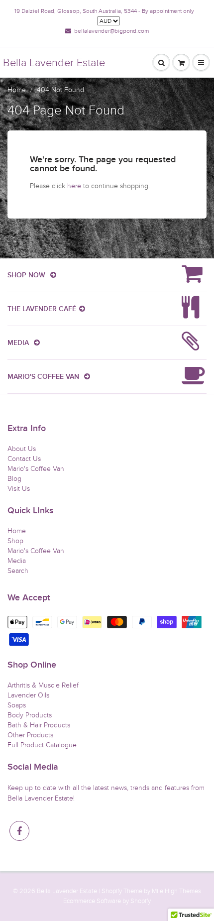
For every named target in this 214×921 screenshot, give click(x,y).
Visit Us (18, 488)
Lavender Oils (28, 695)
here (74, 186)
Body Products (29, 715)
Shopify (112, 891)
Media (16, 561)
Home (16, 90)
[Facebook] (19, 831)
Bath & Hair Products (38, 725)
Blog (14, 478)
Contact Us (24, 459)
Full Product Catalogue (42, 745)
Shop (15, 541)
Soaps (16, 705)
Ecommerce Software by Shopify (107, 901)
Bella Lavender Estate (54, 62)
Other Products (30, 735)
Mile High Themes (176, 891)
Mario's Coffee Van (35, 468)
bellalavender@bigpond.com (111, 30)
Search (17, 571)
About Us (21, 449)
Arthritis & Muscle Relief (43, 685)
